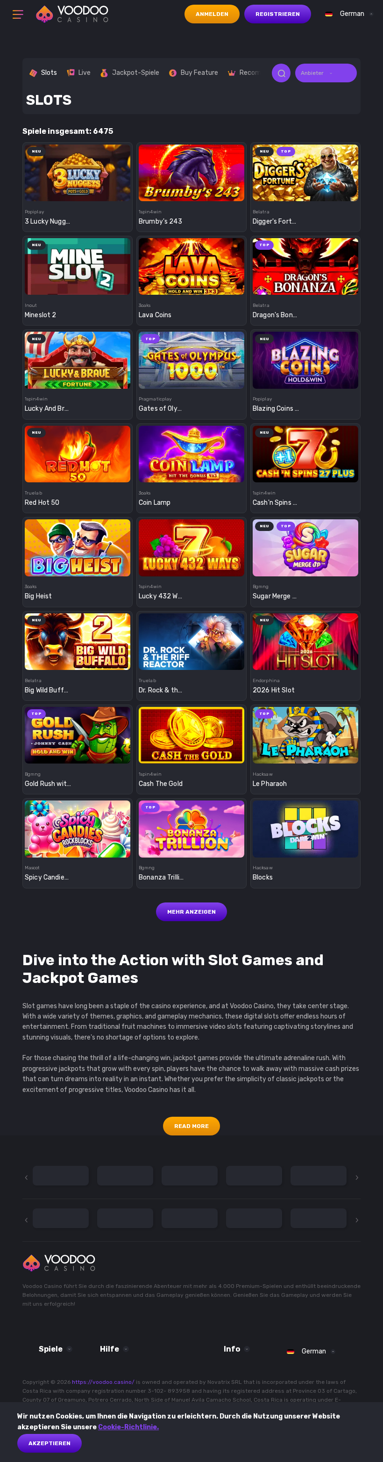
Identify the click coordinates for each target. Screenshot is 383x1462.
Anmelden (212, 14)
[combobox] (347, 14)
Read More (191, 1126)
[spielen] (77, 169)
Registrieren (277, 14)
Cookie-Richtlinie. (128, 1427)
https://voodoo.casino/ (103, 1382)
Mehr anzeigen (191, 912)
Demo (77, 190)
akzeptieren (49, 1443)
